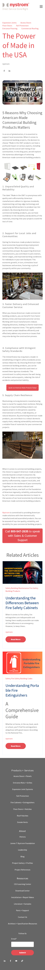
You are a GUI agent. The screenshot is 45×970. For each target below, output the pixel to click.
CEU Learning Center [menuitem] (22, 884)
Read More (15, 639)
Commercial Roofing (30, 28)
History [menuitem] (22, 837)
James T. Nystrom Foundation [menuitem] (22, 843)
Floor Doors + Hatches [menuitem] (22, 809)
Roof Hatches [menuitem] (22, 815)
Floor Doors (7, 25)
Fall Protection (22, 25)
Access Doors (26, 22)
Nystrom (6, 512)
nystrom (5, 64)
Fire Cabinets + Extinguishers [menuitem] (22, 802)
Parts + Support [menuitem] (22, 910)
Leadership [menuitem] (22, 850)
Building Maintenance (20, 588)
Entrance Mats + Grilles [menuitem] (22, 782)
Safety (8, 588)
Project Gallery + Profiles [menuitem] (22, 863)
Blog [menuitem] (22, 856)
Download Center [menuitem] (22, 890)
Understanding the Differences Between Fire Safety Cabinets (22, 603)
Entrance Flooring (9, 28)
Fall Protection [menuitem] (22, 796)
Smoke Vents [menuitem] (22, 822)
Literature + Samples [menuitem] (22, 904)
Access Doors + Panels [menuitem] (23, 776)
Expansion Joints (9, 22)
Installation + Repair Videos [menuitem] (22, 897)
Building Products (13, 591)
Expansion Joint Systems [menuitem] (22, 789)
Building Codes (26, 678)
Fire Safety (33, 588)
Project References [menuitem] (22, 869)
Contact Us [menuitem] (22, 917)
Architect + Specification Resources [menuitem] (22, 923)
